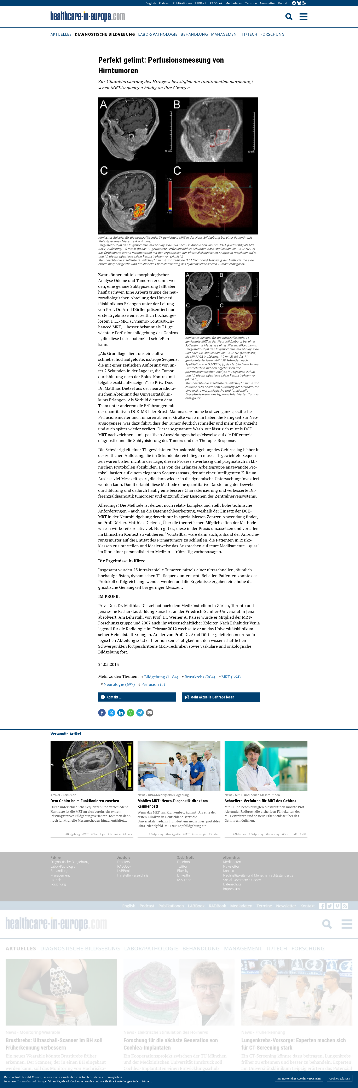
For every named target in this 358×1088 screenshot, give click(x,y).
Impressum (231, 888)
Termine (251, 3)
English (151, 3)
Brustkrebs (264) (200, 677)
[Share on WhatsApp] (130, 712)
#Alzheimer (239, 834)
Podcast (164, 3)
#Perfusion (114, 834)
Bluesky (182, 870)
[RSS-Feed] (304, 3)
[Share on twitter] (111, 712)
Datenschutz (232, 884)
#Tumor (127, 834)
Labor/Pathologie (158, 34)
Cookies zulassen (339, 1078)
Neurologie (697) (119, 684)
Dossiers (123, 862)
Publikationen (182, 3)
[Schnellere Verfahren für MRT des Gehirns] (266, 766)
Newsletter (267, 3)
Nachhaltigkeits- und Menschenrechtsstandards (258, 875)
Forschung (272, 34)
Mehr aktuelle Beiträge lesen (211, 697)
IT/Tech (249, 34)
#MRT (85, 834)
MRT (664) (231, 677)
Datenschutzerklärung (31, 1081)
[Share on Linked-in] (121, 712)
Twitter (182, 866)
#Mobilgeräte (173, 834)
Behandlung (194, 34)
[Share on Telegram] (140, 712)
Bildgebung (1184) (161, 677)
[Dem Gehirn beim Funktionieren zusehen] (92, 766)
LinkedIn (183, 875)
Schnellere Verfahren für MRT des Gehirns (260, 800)
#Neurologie (98, 834)
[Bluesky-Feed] (299, 3)
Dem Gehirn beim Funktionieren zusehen (85, 800)
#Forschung (272, 834)
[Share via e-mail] (149, 712)
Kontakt (283, 3)
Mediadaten (233, 3)
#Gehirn (286, 834)
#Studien (214, 834)
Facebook (184, 862)
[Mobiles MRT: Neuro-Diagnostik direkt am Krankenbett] (179, 766)
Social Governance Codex (242, 880)
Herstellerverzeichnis (132, 875)
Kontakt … (113, 697)
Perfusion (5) (153, 684)
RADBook (216, 3)
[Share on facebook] (102, 712)
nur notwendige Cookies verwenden (299, 1078)
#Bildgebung (72, 834)
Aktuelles (61, 34)
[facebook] (294, 3)
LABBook (201, 3)
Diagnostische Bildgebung (105, 34)
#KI (295, 834)
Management (225, 34)
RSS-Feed (184, 880)
